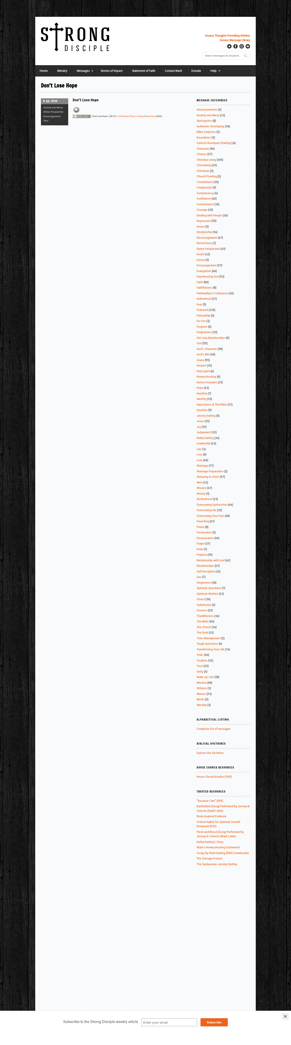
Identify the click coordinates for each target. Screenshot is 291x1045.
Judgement (204, 432)
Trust (200, 666)
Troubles (202, 660)
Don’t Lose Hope (86, 99)
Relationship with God (211, 560)
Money (201, 493)
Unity (200, 672)
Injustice (202, 410)
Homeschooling (206, 377)
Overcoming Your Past (210, 516)
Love (200, 460)
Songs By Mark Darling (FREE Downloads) (223, 853)
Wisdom (202, 683)
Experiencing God (208, 276)
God (199, 343)
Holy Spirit (203, 371)
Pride (200, 549)
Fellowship (203, 315)
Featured (202, 310)
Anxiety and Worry (53, 107)
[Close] (285, 1016)
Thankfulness (205, 616)
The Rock (202, 632)
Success (202, 610)
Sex (199, 577)
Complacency (205, 193)
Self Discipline (206, 571)
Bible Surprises (206, 132)
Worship (202, 705)
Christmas (203, 171)
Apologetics (204, 121)
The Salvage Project (209, 858)
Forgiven (202, 327)
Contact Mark (173, 71)
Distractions (204, 243)
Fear (45, 120)
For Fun (201, 321)
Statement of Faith (143, 71)
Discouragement (207, 238)
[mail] (248, 46)
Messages (81, 73)
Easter (201, 260)
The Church (204, 627)
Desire (201, 226)
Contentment (205, 204)
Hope (200, 388)
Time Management (209, 638)
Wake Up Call (205, 677)
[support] (241, 46)
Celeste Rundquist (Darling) (214, 143)
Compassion (204, 187)
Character (203, 149)
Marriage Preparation (210, 471)
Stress (201, 599)
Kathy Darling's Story (210, 842)
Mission (201, 488)
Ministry (62, 71)
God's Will (203, 354)
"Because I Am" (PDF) (210, 801)
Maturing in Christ (208, 477)
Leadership (204, 443)
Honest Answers (207, 382)
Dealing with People (209, 215)
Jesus (200, 421)
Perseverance (205, 538)
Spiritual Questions (209, 588)
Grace (200, 360)
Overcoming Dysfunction (212, 505)
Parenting (203, 521)
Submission (204, 605)
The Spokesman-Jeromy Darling (217, 864)
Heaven (201, 365)
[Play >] (76, 109)
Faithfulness (204, 288)
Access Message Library (235, 40)
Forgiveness (204, 332)
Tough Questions (207, 644)
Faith (200, 282)
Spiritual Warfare (207, 594)
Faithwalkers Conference (212, 293)
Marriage (202, 466)
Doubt (200, 254)
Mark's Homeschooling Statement (218, 847)
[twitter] (229, 46)
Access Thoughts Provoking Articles (227, 35)
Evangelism (204, 271)
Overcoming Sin (206, 510)
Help (211, 73)
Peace (200, 527)
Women (201, 694)
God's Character (207, 349)
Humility (202, 393)
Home (44, 71)
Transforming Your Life (210, 649)
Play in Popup (137, 116)
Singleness (204, 582)
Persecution (204, 532)
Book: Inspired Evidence (211, 816)
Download (151, 116)
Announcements (207, 109)
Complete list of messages (214, 729)
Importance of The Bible (212, 404)
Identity (201, 399)
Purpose (202, 555)
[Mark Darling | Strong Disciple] (75, 36)
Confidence (204, 199)
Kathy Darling (205, 438)
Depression (204, 221)
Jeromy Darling (206, 416)
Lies (199, 449)
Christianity (204, 165)
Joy (199, 427)
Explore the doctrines (210, 753)
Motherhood (204, 499)
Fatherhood (204, 299)
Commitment (205, 182)
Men (199, 482)
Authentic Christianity (210, 126)
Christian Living (206, 160)
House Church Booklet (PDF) (214, 777)
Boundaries (204, 137)
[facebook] (235, 46)
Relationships (205, 566)
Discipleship (204, 232)
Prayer (201, 543)
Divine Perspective (53, 111)
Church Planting (207, 176)
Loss (199, 454)
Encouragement (51, 116)
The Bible (203, 621)
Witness (202, 688)
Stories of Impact (112, 71)
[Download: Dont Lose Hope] (82, 116)
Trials (200, 655)
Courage (202, 210)
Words (200, 699)
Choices (202, 154)
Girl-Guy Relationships (211, 338)
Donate (196, 71)
